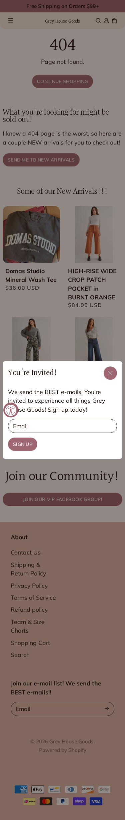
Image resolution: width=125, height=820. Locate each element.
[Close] (110, 373)
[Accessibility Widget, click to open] (10, 410)
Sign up (22, 444)
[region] (62, 410)
